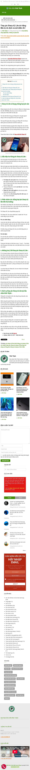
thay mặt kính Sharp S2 (20, 134)
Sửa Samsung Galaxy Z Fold (12, 631)
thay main (7, 668)
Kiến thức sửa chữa (8, 18)
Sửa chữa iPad (9, 607)
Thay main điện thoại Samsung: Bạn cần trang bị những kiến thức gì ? (18, 523)
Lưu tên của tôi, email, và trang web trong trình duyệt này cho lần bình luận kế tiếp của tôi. (15, 456)
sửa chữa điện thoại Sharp (14, 58)
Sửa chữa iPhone (10, 609)
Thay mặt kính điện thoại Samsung (14, 641)
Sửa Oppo (8, 629)
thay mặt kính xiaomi (9, 695)
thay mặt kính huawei (10, 685)
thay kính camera (18, 665)
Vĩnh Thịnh (4, 31)
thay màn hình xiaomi (10, 678)
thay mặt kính (20, 678)
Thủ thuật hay (9, 653)
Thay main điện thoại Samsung (13, 637)
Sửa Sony (8, 633)
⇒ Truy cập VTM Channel (6, 758)
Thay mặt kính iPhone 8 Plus (12, 645)
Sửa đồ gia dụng (9, 623)
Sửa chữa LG (9, 613)
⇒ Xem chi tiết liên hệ (5, 737)
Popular (9, 497)
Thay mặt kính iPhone (11, 643)
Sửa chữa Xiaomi (9, 615)
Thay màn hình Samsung (11, 639)
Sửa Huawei (8, 627)
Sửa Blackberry (9, 605)
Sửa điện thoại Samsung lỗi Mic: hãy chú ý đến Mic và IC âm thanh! (17, 512)
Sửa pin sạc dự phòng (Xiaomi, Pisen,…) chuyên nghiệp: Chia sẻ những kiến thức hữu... (17, 503)
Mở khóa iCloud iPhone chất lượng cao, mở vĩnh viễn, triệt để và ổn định (17, 534)
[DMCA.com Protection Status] (15, 767)
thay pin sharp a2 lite (16, 345)
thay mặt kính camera (10, 682)
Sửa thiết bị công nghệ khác (8, 20)
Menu (3, 12)
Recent (20, 497)
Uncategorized (9, 657)
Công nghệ (8, 601)
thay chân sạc (8, 665)
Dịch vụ (7, 603)
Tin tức (7, 655)
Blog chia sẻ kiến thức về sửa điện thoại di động (11, 765)
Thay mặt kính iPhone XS (11, 647)
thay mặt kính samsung (10, 692)
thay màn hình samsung (10, 675)
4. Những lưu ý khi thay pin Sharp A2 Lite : (11, 96)
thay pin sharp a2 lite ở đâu (18, 347)
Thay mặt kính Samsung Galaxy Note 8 (15, 649)
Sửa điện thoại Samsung (11, 617)
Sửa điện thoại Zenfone (11, 621)
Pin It (23, 339)
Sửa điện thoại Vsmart (11, 619)
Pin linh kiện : (6, 94)
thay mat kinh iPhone (17, 668)
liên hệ (15, 333)
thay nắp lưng (20, 695)
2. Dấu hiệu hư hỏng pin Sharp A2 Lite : (10, 87)
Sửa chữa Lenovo (10, 611)
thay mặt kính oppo (9, 688)
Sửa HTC (8, 625)
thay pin (8, 345)
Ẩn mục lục (14, 81)
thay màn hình (8, 672)
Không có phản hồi (14, 32)
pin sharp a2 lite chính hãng (12, 343)
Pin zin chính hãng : (7, 93)
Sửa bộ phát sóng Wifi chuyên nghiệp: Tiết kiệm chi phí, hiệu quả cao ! (7, 389)
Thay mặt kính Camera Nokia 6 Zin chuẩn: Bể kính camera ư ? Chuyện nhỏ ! (22, 414)
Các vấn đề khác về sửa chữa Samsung (15, 597)
